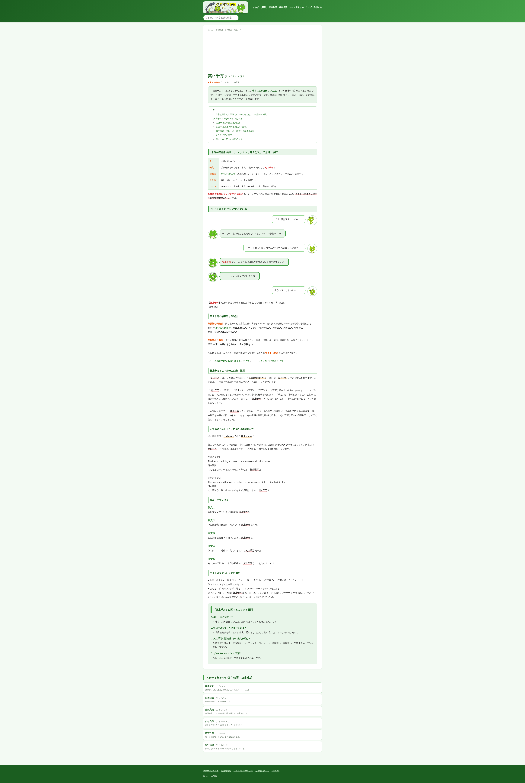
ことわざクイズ (262, 770)
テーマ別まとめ (296, 7)
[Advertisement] (262, 52)
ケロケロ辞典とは (210, 770)
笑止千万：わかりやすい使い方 (227, 118)
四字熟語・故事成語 (278, 7)
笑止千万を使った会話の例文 (229, 139)
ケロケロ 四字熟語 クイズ (270, 360)
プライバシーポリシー (243, 770)
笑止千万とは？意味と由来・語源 (231, 126)
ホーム (210, 30)
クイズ (309, 7)
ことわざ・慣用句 (259, 7)
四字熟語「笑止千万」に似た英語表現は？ (235, 130)
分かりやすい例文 (224, 135)
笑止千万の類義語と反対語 (228, 122)
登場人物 (318, 7)
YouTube (275, 770)
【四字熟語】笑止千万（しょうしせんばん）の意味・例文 (240, 114)
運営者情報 (226, 770)
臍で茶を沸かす (228, 173)
